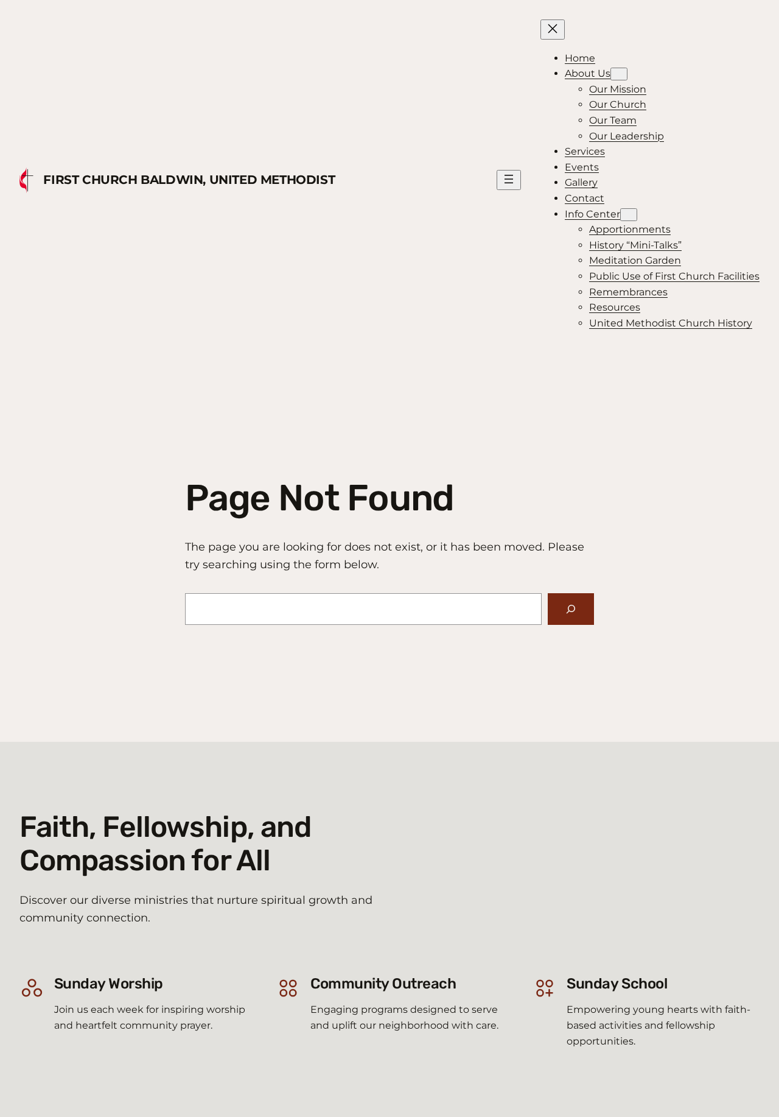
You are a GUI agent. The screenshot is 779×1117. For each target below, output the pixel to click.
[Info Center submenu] (628, 214)
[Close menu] (552, 29)
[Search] (571, 609)
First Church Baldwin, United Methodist (189, 179)
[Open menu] (509, 180)
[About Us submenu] (618, 74)
